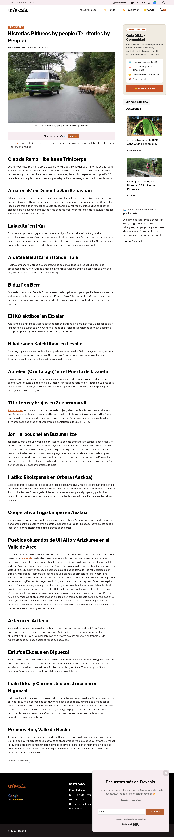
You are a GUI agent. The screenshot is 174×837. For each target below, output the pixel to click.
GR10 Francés (76, 799)
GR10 (31, 3)
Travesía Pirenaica (19, 47)
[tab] (136, 102)
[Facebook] (143, 2)
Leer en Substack (132, 241)
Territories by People (18, 760)
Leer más (134, 150)
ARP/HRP (21, 3)
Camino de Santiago (80, 804)
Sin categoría (15, 27)
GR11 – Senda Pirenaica (82, 795)
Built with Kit (130, 824)
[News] (154, 2)
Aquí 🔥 (73, 136)
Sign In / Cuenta (119, 3)
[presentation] (144, 126)
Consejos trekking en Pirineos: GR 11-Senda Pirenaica (141, 185)
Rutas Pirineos (77, 790)
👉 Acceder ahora (145, 88)
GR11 (11, 3)
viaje (17, 143)
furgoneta (26, 558)
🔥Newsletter (130, 9)
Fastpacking (75, 808)
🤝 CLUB (149, 9)
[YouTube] (132, 2)
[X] (149, 2)
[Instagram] (138, 2)
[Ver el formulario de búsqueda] (163, 2)
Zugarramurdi (15, 410)
